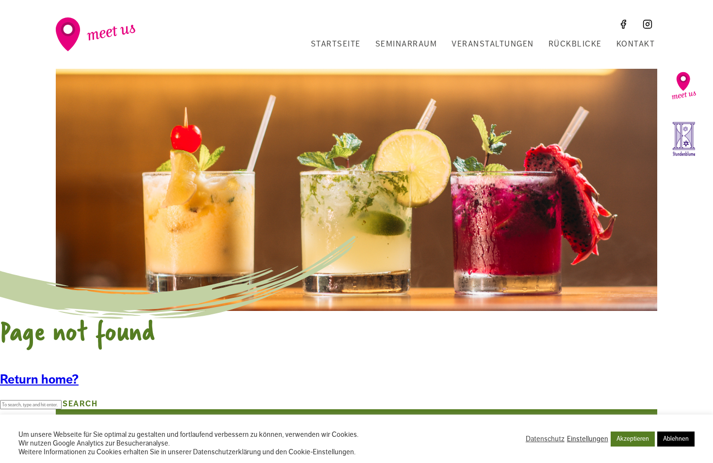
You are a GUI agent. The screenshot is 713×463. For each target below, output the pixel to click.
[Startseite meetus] (684, 86)
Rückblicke (575, 44)
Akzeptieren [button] (632, 439)
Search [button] (80, 404)
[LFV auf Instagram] (647, 24)
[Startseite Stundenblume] (684, 139)
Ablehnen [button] (676, 439)
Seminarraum (406, 44)
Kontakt (635, 44)
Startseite (336, 44)
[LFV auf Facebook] (623, 24)
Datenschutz (545, 438)
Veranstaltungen (493, 44)
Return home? (39, 379)
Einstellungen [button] (587, 438)
